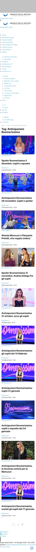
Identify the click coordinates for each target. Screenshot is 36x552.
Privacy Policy (5, 547)
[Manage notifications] (31, 548)
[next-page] (23, 525)
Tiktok (4, 536)
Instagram (4, 532)
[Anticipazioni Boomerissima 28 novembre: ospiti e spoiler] (18, 182)
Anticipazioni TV (7, 155)
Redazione (5, 168)
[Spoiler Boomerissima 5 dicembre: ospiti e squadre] (18, 145)
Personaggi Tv (6, 230)
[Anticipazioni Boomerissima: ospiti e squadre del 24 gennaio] (18, 410)
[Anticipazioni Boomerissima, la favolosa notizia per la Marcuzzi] (18, 450)
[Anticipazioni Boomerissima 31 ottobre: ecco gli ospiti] (18, 297)
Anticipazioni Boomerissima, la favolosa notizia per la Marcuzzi (17, 469)
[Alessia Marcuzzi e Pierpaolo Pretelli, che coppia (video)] (18, 219)
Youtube (4, 534)
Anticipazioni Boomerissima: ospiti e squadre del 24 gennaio (17, 428)
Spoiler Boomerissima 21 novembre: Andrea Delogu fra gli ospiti (17, 276)
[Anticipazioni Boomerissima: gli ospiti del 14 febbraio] (18, 335)
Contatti (33, 544)
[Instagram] (0, 532)
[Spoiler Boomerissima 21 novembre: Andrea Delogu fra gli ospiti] (18, 257)
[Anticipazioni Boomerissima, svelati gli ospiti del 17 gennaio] (18, 490)
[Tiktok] (1, 536)
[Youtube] (1, 534)
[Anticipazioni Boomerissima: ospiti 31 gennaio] (18, 372)
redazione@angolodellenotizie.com (17, 544)
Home (3, 125)
